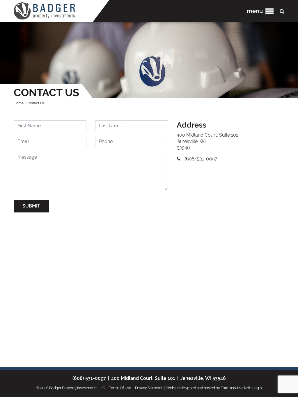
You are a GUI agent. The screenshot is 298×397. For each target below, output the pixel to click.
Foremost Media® (236, 388)
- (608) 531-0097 (198, 159)
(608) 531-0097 (89, 378)
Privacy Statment (148, 388)
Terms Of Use (120, 388)
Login (257, 388)
